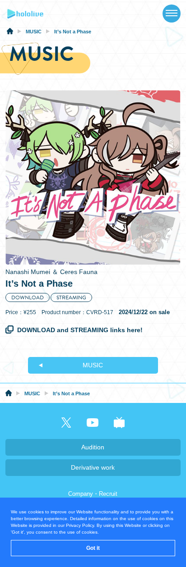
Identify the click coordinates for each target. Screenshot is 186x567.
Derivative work (93, 467)
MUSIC (93, 365)
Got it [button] (93, 548)
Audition (92, 447)
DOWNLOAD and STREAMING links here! (80, 330)
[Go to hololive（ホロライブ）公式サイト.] (10, 32)
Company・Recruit (92, 493)
